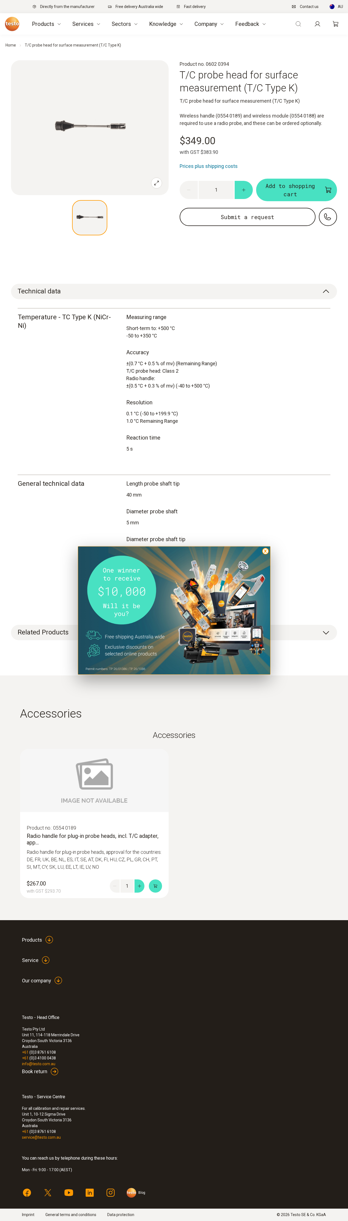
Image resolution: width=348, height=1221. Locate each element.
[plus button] (244, 190)
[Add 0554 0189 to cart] (155, 886)
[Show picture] (89, 217)
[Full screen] (156, 183)
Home (11, 45)
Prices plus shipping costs (209, 166)
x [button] (265, 551)
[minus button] (189, 190)
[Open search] (298, 24)
